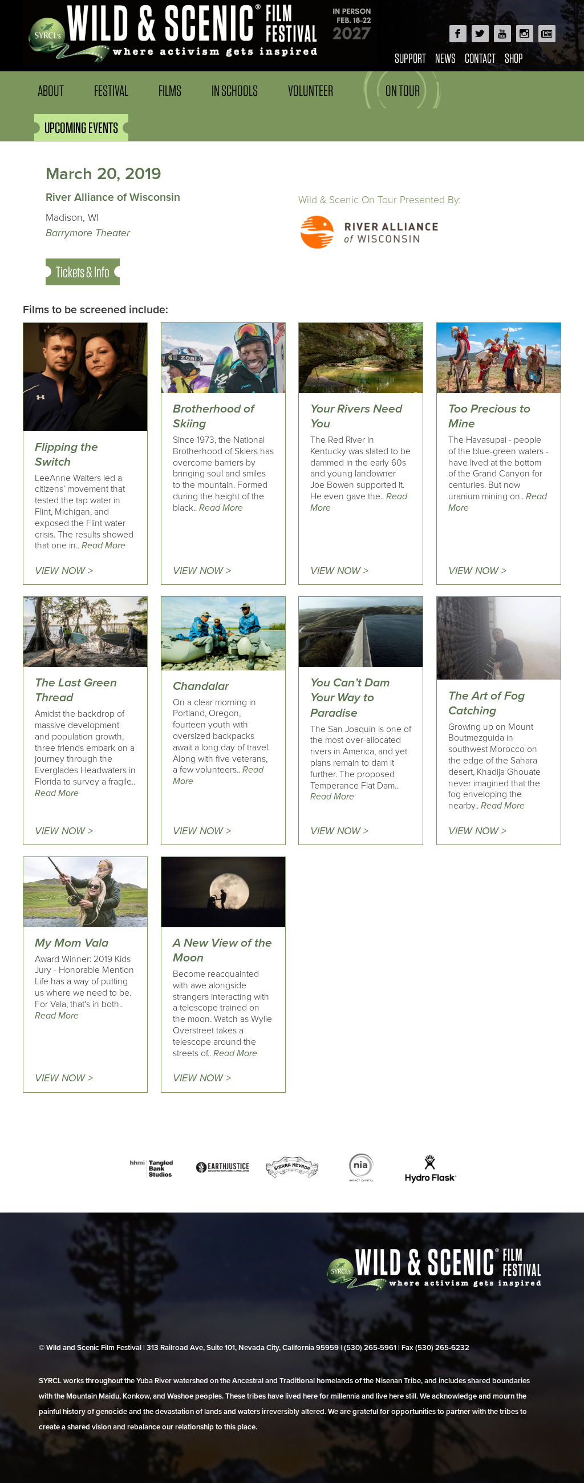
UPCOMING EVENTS (81, 127)
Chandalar (201, 686)
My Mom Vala (71, 943)
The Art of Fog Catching (486, 703)
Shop (514, 58)
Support (410, 58)
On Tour (403, 90)
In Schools (235, 90)
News (445, 58)
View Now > (64, 571)
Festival (111, 90)
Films (170, 90)
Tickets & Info (83, 272)
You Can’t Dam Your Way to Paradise (350, 698)
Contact (480, 58)
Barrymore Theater (88, 233)
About (51, 90)
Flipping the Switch (66, 454)
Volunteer (310, 90)
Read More (103, 545)
